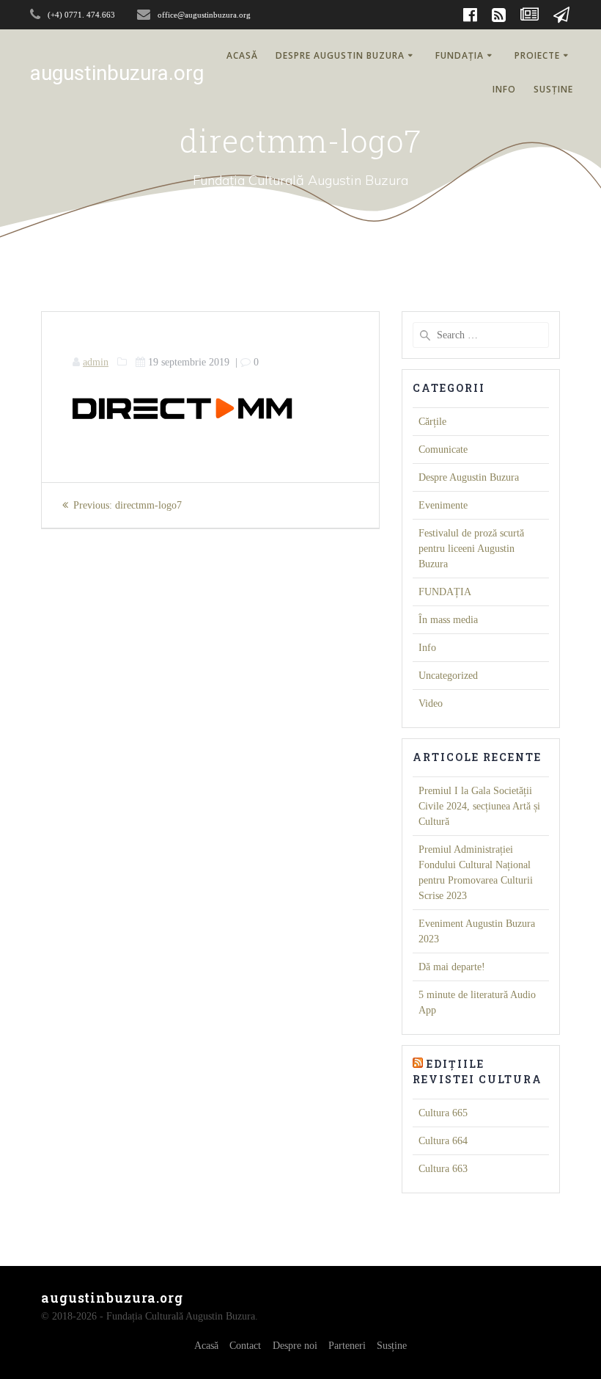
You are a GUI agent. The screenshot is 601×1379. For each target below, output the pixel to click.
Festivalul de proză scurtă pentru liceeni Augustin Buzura (471, 549)
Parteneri (347, 1345)
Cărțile (432, 421)
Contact (245, 1345)
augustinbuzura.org (117, 73)
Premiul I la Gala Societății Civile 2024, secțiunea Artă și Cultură (479, 806)
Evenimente (443, 505)
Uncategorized (448, 675)
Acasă (242, 55)
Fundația (459, 55)
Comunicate (443, 449)
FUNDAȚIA (445, 591)
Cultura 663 (443, 1168)
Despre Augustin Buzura (340, 55)
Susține (553, 89)
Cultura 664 (443, 1140)
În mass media (448, 619)
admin (95, 362)
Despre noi (295, 1345)
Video (431, 703)
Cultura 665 (443, 1112)
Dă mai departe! (452, 966)
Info (504, 89)
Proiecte (537, 55)
